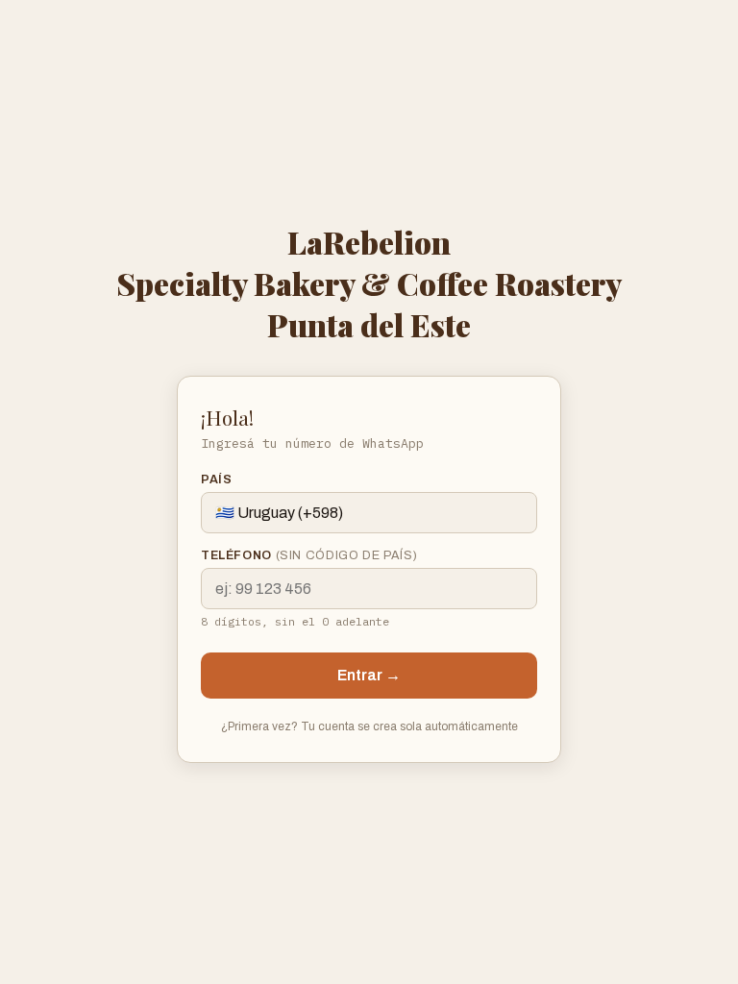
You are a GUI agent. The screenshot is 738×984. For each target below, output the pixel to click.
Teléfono (309, 555)
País (217, 479)
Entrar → (369, 675)
